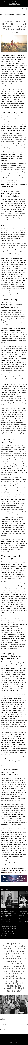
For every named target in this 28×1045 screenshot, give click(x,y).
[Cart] (26, 9)
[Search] (5, 9)
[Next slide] (25, 914)
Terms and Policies (14, 1039)
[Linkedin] (17, 1042)
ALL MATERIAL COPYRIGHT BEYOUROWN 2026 (15, 1036)
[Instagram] (14, 1042)
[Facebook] (11, 1042)
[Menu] (2, 9)
